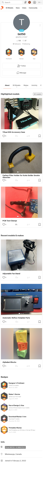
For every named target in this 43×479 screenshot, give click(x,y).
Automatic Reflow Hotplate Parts (16, 318)
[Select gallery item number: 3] (21, 127)
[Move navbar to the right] (41, 8)
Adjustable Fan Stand (11, 274)
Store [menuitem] (18, 8)
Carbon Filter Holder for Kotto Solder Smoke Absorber (21, 176)
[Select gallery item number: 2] (21, 313)
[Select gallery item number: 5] (24, 127)
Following (26, 44)
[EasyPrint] (25, 2)
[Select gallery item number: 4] (23, 127)
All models (37, 94)
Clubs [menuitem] (24, 8)
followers (17, 44)
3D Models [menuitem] (9, 8)
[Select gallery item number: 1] (18, 127)
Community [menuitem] (33, 8)
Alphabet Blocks (9, 362)
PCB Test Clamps (10, 221)
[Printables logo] (2, 8)
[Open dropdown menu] (40, 24)
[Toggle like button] (4, 136)
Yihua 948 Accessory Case (14, 132)
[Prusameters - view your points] (29, 2)
